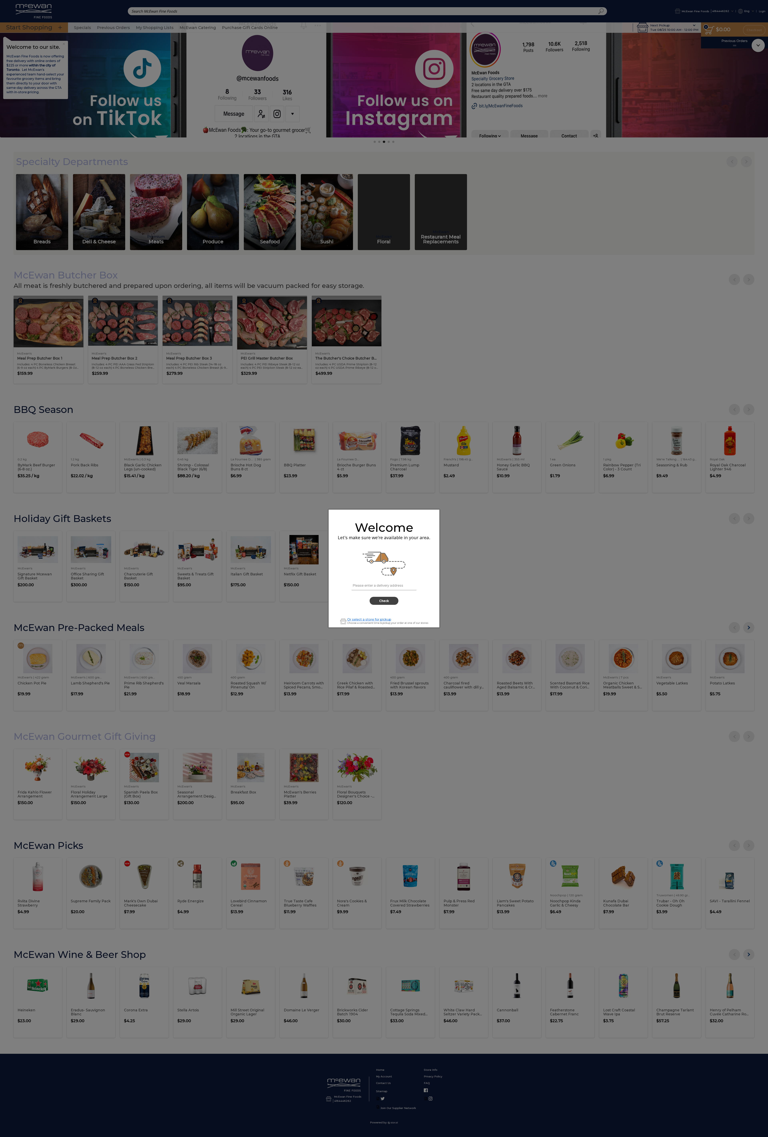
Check (384, 601)
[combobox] (384, 585)
